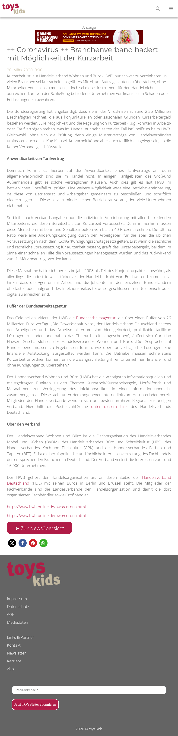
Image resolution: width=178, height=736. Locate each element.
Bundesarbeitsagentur (96, 317)
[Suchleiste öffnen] (158, 8)
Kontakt (14, 645)
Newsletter (16, 653)
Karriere (14, 661)
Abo (10, 668)
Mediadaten (17, 622)
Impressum (17, 598)
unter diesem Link (109, 406)
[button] (12, 543)
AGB (11, 614)
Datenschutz (18, 606)
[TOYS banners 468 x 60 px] (89, 42)
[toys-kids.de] (13, 8)
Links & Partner (20, 637)
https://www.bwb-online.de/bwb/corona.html (46, 506)
